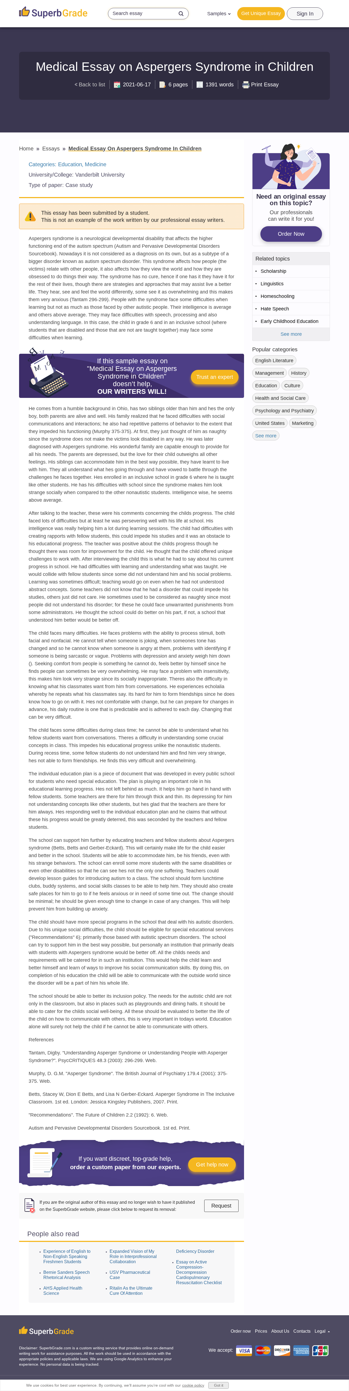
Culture (292, 385)
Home (27, 149)
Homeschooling (277, 296)
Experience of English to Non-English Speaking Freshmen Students (67, 1256)
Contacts (302, 1331)
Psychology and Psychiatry (284, 410)
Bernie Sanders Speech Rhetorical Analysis (66, 1275)
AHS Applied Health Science (62, 1291)
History (298, 373)
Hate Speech (275, 309)
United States (270, 423)
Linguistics (272, 283)
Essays (51, 149)
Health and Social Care (280, 398)
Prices (261, 1331)
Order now (241, 1331)
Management (269, 373)
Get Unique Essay (261, 13)
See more (291, 334)
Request (221, 1206)
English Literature (274, 360)
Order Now (291, 234)
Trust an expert (214, 377)
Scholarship (273, 271)
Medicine (95, 164)
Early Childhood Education (289, 321)
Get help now (212, 1165)
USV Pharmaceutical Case (130, 1275)
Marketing (303, 423)
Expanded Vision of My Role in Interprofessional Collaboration (133, 1256)
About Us (280, 1331)
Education (70, 164)
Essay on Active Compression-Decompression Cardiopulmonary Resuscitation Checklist (199, 1272)
